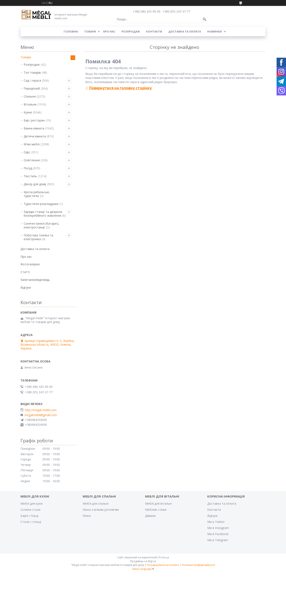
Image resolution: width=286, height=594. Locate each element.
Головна (71, 31)
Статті (25, 272)
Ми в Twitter (216, 522)
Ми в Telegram (217, 540)
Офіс (27, 152)
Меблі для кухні (32, 503)
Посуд (28, 168)
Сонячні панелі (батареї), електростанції (41, 225)
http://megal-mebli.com (41, 410)
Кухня (28, 112)
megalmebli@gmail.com (40, 415)
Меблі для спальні (95, 503)
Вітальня (30, 104)
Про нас (109, 31)
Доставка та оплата (184, 31)
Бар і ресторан (34, 120)
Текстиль (30, 176)
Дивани (150, 516)
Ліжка (87, 516)
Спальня (30, 96)
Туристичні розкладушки (41, 204)
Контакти (154, 31)
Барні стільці (29, 516)
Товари (90, 31)
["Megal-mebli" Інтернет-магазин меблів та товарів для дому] (36, 15)
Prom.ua (164, 557)
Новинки (214, 31)
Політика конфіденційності (198, 565)
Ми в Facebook (217, 534)
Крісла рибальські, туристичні (37, 194)
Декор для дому (35, 184)
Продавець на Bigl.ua (143, 561)
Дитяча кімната (35, 136)
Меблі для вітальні (158, 503)
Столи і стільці (31, 522)
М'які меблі (32, 144)
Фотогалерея (30, 264)
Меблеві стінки (155, 510)
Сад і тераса (32, 80)
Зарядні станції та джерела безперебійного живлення (43, 214)
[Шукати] (204, 19)
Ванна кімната (34, 128)
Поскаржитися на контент (163, 565)
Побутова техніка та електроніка (38, 237)
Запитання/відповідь (35, 280)
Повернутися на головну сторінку (120, 88)
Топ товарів (32, 72)
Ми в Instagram (218, 528)
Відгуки (26, 287)
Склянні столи (30, 510)
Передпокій (32, 88)
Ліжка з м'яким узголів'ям (101, 510)
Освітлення (32, 160)
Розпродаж (130, 31)
